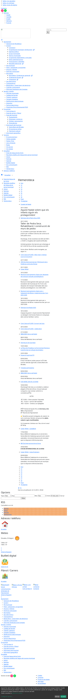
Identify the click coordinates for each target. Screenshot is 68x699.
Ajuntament (4, 599)
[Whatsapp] (5, 10)
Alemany (9, 21)
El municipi (4, 642)
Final (22, 199)
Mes (36, 496)
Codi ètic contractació (10, 621)
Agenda (6, 193)
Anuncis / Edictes (9, 609)
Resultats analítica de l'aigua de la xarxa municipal (9, 185)
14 (21, 189)
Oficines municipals (10, 626)
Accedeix (3, 529)
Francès (8, 23)
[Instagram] (2, 10)
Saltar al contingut (8, 3)
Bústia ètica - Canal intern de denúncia (16, 619)
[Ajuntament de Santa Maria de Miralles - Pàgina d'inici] (15, 33)
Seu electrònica (8, 615)
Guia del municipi (9, 648)
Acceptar (63, 696)
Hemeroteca (7, 201)
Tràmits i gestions (9, 630)
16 (21, 193)
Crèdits (40, 675)
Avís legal (40, 681)
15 (21, 191)
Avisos (6, 189)
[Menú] (2, 40)
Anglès (8, 19)
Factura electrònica (10, 638)
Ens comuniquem (9, 197)
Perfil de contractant (10, 611)
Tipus (2, 496)
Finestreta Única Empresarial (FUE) (14, 640)
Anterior (3, 552)
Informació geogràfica (11, 652)
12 (21, 185)
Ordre (48, 496)
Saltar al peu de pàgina (10, 5)
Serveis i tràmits (6, 625)
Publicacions (8, 514)
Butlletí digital (8, 195)
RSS (5, 199)
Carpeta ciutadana (9, 632)
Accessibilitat (42, 683)
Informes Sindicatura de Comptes (14, 623)
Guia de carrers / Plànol (11, 646)
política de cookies (17, 693)
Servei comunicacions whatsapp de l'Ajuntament (5, 590)
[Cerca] (47, 32)
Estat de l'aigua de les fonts (12, 656)
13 (21, 187)
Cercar (62, 496)
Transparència (8, 617)
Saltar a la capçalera (9, 1)
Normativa (7, 613)
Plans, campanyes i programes (13, 607)
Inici (22, 183)
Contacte (4, 8)
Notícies (6, 191)
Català (8, 15)
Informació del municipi (11, 650)
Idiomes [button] (6, 13)
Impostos (7, 636)
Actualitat (7, 175)
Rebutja (57, 696)
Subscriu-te (4, 567)
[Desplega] (12, 175)
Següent (8, 552)
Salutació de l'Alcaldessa (11, 601)
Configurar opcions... (7, 696)
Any (13, 496)
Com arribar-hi (8, 644)
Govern (6, 603)
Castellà (8, 17)
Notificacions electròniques (12, 634)
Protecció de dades (44, 679)
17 (21, 195)
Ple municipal (8, 605)
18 (21, 197)
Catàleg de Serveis (9, 628)
